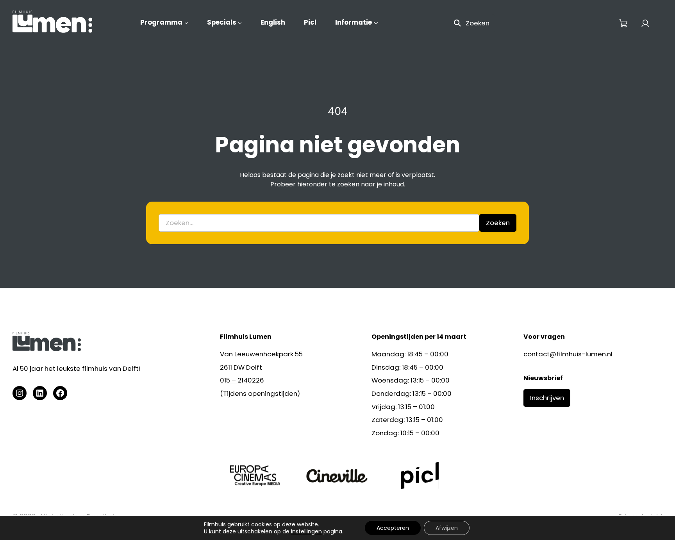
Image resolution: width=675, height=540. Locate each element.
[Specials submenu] (240, 23)
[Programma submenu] (186, 23)
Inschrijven (547, 397)
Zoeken (477, 23)
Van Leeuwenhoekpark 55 (261, 354)
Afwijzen (447, 528)
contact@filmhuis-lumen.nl (567, 354)
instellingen (306, 531)
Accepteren (393, 528)
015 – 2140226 (242, 380)
